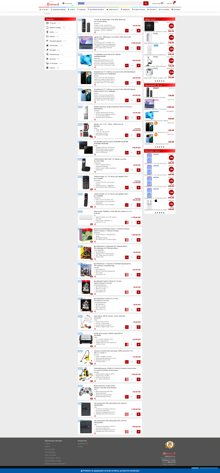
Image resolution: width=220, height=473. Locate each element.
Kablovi (82, 9)
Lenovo (96, 41)
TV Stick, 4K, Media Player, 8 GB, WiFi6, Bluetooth (109, 20)
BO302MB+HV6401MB (101, 144)
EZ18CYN (97, 213)
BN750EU (97, 126)
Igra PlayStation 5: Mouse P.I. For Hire (106, 299)
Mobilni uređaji (59, 9)
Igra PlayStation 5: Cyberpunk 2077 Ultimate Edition (110, 246)
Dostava (47, 446)
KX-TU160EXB (98, 178)
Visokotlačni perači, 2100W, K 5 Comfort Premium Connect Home (115, 368)
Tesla (95, 146)
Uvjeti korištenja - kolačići (52, 458)
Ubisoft (96, 268)
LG (95, 215)
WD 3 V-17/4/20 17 (100, 353)
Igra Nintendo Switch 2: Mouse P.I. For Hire (108, 281)
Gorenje (96, 111)
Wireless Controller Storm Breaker (105, 388)
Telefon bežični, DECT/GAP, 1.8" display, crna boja (110, 159)
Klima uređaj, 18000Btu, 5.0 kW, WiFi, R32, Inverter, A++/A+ (113, 211)
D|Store (80, 446)
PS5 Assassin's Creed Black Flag (104, 266)
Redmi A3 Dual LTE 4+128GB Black (105, 74)
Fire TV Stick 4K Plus (100, 21)
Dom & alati (113, 9)
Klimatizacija (139, 9)
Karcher (96, 355)
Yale (95, 407)
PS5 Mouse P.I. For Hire (101, 300)
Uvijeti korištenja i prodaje (53, 461)
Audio (72, 9)
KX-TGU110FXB (99, 161)
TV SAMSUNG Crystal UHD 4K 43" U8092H (107, 54)
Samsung (97, 58)
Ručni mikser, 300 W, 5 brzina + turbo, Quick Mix (109, 316)
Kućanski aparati (96, 9)
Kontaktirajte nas (83, 444)
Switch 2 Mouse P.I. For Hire (103, 283)
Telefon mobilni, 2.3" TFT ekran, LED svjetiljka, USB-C (111, 176)
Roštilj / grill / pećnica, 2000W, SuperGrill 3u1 (108, 333)
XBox (95, 390)
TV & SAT (44, 9)
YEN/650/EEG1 (98, 405)
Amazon (96, 23)
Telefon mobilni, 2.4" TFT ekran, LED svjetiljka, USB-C (111, 194)
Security (153, 9)
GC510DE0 (97, 335)
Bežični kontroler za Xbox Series (104, 386)
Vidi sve (153, 19)
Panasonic (97, 163)
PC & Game (164, 9)
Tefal (95, 320)
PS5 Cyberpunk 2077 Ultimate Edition (106, 248)
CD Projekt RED (99, 250)
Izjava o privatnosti (50, 455)
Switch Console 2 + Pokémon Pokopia (106, 231)
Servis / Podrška (50, 449)
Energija (126, 9)
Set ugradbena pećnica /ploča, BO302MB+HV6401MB (111, 142)
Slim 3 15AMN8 (99, 39)
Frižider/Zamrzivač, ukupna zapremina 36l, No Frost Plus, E (113, 107)
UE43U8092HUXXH (100, 56)
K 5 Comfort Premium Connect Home (106, 370)
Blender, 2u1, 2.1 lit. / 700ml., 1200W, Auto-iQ (108, 124)
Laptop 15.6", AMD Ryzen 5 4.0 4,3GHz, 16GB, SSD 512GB (112, 37)
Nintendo (97, 233)
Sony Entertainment (100, 285)
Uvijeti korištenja (50, 452)
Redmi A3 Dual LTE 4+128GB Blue (104, 91)
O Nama (47, 444)
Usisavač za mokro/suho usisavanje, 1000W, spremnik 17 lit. (113, 351)
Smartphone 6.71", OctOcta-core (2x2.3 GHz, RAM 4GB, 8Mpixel (114, 72)
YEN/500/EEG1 (98, 423)
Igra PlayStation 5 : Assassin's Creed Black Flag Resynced (112, 264)
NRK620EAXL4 (98, 109)
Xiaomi (96, 76)
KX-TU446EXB (98, 196)
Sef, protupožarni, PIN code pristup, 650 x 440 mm (110, 403)
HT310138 (97, 318)
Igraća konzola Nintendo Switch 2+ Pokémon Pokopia (111, 229)
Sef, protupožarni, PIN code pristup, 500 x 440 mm (110, 421)
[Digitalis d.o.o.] (52, 3)
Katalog (47, 14)
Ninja (95, 128)
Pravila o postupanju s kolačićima (55, 464)
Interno (176, 9)
